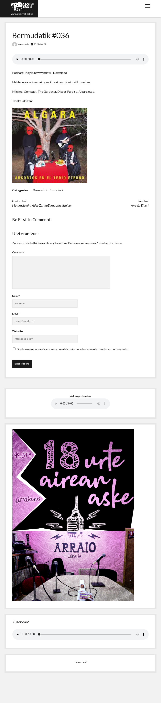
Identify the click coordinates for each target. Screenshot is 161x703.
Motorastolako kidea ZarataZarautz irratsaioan (42, 205)
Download (60, 72)
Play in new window (38, 72)
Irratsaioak (57, 190)
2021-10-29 (40, 44)
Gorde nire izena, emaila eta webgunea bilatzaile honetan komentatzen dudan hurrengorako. (73, 349)
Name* (16, 296)
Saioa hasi (81, 662)
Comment (18, 252)
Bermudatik (23, 44)
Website (17, 331)
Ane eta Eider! (140, 205)
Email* (16, 313)
